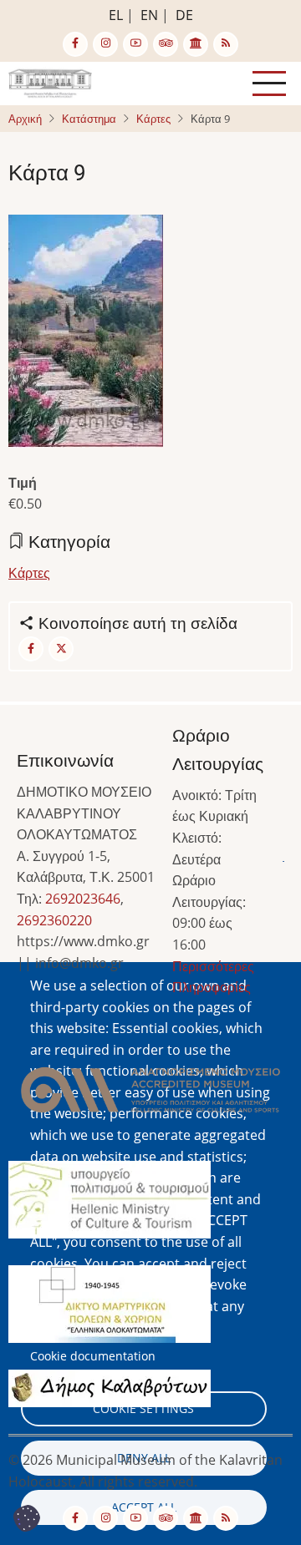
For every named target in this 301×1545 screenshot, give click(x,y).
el (116, 15)
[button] (150, 1095)
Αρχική (25, 118)
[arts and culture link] (195, 44)
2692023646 (82, 898)
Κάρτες (153, 118)
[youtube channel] (135, 44)
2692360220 (54, 920)
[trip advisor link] (165, 44)
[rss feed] (225, 44)
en (149, 15)
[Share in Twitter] (61, 648)
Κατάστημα (89, 118)
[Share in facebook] (30, 648)
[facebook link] (75, 44)
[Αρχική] (50, 82)
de (184, 15)
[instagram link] (105, 44)
